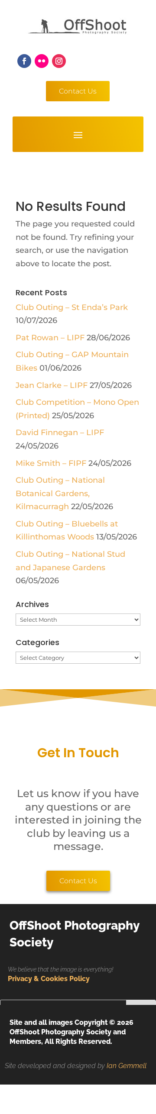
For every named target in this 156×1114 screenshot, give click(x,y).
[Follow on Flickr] (42, 61)
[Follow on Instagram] (59, 61)
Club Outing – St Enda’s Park (72, 307)
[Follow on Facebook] (24, 61)
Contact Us (78, 91)
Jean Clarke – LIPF (52, 385)
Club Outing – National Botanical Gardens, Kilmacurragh (60, 493)
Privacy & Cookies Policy (49, 979)
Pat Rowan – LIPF (50, 337)
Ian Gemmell (126, 1066)
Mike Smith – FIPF (51, 463)
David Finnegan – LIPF (60, 432)
